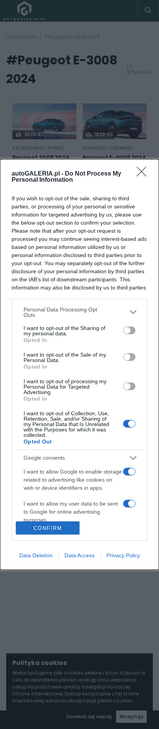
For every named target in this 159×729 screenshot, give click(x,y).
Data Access (79, 555)
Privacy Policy (123, 555)
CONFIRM (48, 528)
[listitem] (79, 312)
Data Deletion (35, 555)
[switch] (129, 330)
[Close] (144, 174)
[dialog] (79, 364)
